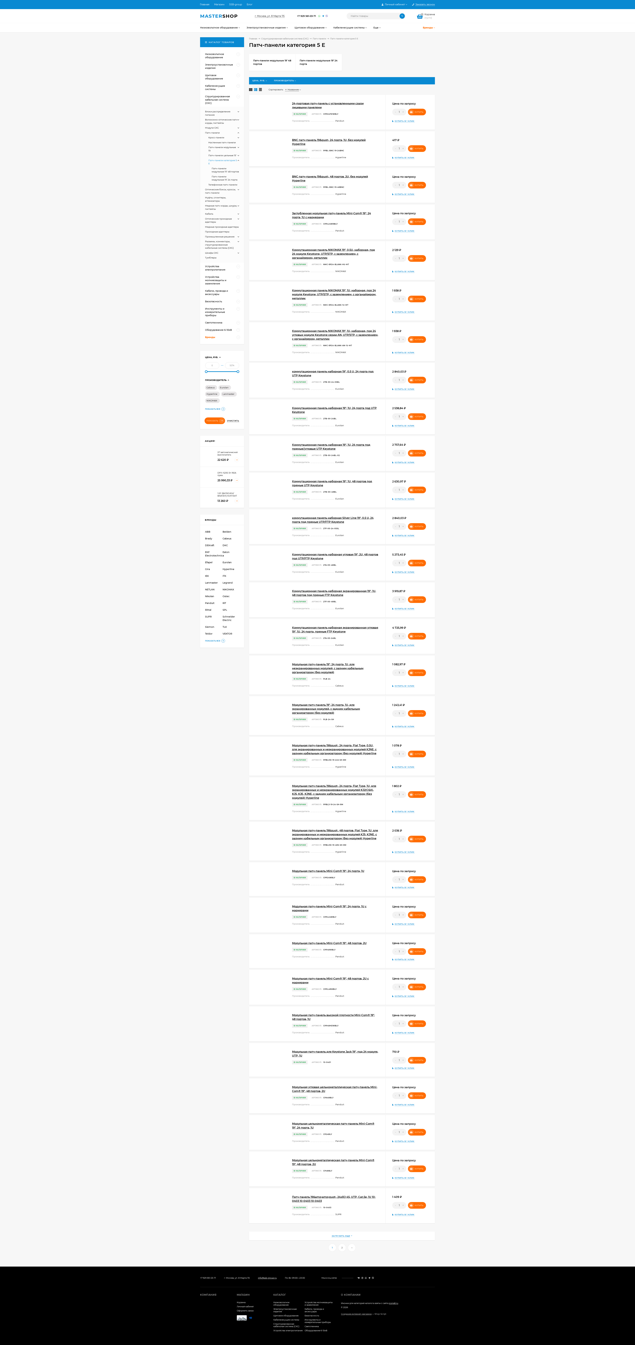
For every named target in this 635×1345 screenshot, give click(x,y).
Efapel (208, 562)
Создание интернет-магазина (356, 1314)
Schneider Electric (229, 618)
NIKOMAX (212, 400)
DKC (225, 545)
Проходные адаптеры (217, 231)
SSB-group (235, 4)
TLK (225, 626)
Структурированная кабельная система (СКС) (285, 38)
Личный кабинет (245, 1306)
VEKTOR (227, 633)
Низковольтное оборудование (281, 1303)
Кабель (209, 213)
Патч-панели (319, 38)
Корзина (241, 1302)
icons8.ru (393, 1303)
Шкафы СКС (211, 252)
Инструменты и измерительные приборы (318, 1321)
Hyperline (212, 394)
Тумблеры (210, 257)
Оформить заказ (245, 1310)
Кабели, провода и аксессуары (314, 1310)
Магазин (219, 4)
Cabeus (211, 387)
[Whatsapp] (319, 16)
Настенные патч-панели (222, 142)
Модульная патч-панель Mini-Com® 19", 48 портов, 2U (329, 943)
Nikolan (209, 596)
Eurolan (224, 387)
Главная (204, 4)
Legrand (228, 582)
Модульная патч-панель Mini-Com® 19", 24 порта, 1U (328, 871)
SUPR (208, 616)
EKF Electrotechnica (213, 554)
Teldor (208, 633)
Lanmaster (228, 394)
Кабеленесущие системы (286, 1320)
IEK (207, 575)
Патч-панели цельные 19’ (222, 155)
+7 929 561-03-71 (306, 16)
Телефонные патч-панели (222, 184)
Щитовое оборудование (285, 1315)
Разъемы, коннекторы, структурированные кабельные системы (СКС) (219, 244)
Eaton (226, 552)
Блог (250, 4)
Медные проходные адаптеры (222, 227)
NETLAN (209, 589)
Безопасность (312, 1315)
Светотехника (312, 1326)
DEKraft (209, 545)
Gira (207, 569)
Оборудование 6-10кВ (316, 1330)
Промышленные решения (219, 236)
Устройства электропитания (288, 1330)
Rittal (208, 609)
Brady (208, 538)
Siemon (209, 626)
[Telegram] (323, 16)
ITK (224, 575)
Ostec (226, 596)
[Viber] (327, 16)
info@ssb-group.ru (267, 1278)
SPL (225, 609)
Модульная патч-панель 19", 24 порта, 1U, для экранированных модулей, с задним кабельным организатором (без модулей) (326, 708)
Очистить (233, 421)
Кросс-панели (216, 137)
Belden (227, 531)
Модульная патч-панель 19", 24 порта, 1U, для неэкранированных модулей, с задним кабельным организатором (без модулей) (327, 668)
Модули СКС (212, 127)
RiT (224, 603)
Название (293, 89)
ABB (207, 531)
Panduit (209, 603)
